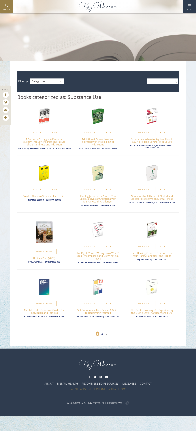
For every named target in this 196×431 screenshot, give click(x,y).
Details (36, 132)
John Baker (145, 259)
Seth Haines (145, 316)
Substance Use (63, 148)
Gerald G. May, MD (91, 148)
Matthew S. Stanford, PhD (145, 202)
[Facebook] (89, 377)
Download (44, 251)
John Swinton (91, 205)
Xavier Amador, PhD (91, 262)
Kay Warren (37, 262)
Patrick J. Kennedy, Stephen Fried (37, 148)
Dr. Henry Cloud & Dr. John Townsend (152, 145)
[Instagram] (101, 377)
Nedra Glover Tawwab (91, 316)
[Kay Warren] (98, 7)
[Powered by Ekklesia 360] (127, 403)
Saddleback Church (37, 316)
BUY (55, 132)
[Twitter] (95, 377)
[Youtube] (106, 377)
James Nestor (37, 200)
